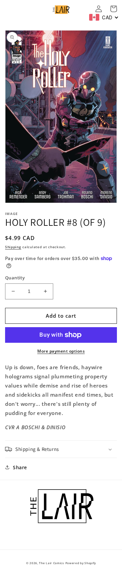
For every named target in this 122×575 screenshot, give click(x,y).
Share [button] (20, 467)
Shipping (13, 246)
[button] (61, 449)
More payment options (61, 351)
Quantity (15, 278)
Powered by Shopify (80, 563)
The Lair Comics (51, 563)
